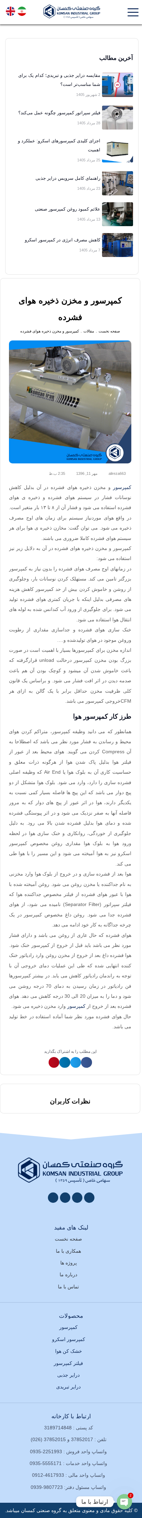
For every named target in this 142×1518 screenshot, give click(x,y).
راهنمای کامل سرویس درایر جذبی (68, 178)
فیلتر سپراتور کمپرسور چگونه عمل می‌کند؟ (59, 112)
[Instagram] (77, 1197)
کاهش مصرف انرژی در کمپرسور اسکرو (62, 239)
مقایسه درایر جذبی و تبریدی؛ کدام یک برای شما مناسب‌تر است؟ (59, 80)
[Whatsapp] (65, 1197)
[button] (86, 1062)
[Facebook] (89, 1197)
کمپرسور (122, 487)
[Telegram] (53, 1197)
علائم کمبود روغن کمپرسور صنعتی (67, 209)
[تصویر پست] (117, 85)
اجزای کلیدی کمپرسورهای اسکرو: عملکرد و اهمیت (59, 145)
